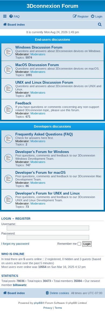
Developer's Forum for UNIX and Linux (47, 193)
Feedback (23, 103)
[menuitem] (14, 16)
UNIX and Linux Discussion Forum (44, 82)
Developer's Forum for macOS (40, 173)
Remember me (67, 243)
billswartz (20, 285)
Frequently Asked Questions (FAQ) (44, 134)
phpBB (38, 302)
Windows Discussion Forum (38, 47)
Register (22, 218)
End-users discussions (52, 40)
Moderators (38, 54)
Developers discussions (52, 126)
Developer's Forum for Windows (42, 152)
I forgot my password (15, 243)
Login (6, 218)
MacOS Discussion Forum (37, 65)
